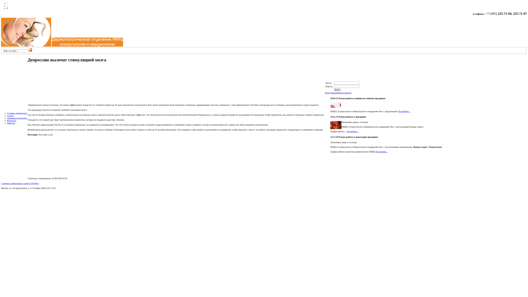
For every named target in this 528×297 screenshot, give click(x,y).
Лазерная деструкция (17, 118)
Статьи (10, 116)
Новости (11, 123)
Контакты (11, 120)
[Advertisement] (51, 84)
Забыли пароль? (344, 93)
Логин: (328, 83)
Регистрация (331, 93)
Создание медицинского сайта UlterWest (20, 183)
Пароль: (329, 86)
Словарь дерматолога (17, 113)
